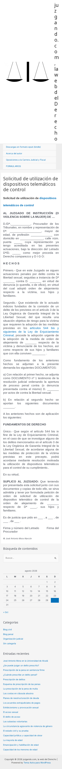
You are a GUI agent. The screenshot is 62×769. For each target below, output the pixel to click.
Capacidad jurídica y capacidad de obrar (22, 735)
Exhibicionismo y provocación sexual (21, 707)
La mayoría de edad (12, 740)
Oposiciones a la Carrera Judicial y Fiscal (26, 160)
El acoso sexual (10, 712)
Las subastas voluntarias (15, 721)
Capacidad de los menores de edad (20, 749)
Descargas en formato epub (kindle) (23, 147)
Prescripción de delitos (14, 679)
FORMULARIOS (13, 166)
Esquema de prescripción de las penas (21, 684)
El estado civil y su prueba (15, 731)
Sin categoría (9, 643)
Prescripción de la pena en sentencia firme (24, 670)
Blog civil (7, 629)
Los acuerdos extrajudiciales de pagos (21, 703)
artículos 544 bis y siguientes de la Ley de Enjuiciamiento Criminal (31, 331)
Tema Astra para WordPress (37, 762)
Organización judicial (13, 639)
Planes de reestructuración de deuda (21, 698)
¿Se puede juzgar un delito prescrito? (21, 665)
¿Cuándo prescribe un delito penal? (20, 675)
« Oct (5, 612)
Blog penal (8, 634)
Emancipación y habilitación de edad (21, 745)
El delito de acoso (11, 717)
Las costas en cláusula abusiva (18, 693)
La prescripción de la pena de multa (20, 689)
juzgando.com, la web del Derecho (56, 72)
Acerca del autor (14, 153)
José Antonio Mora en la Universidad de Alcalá (25, 661)
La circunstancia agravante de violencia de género (27, 726)
